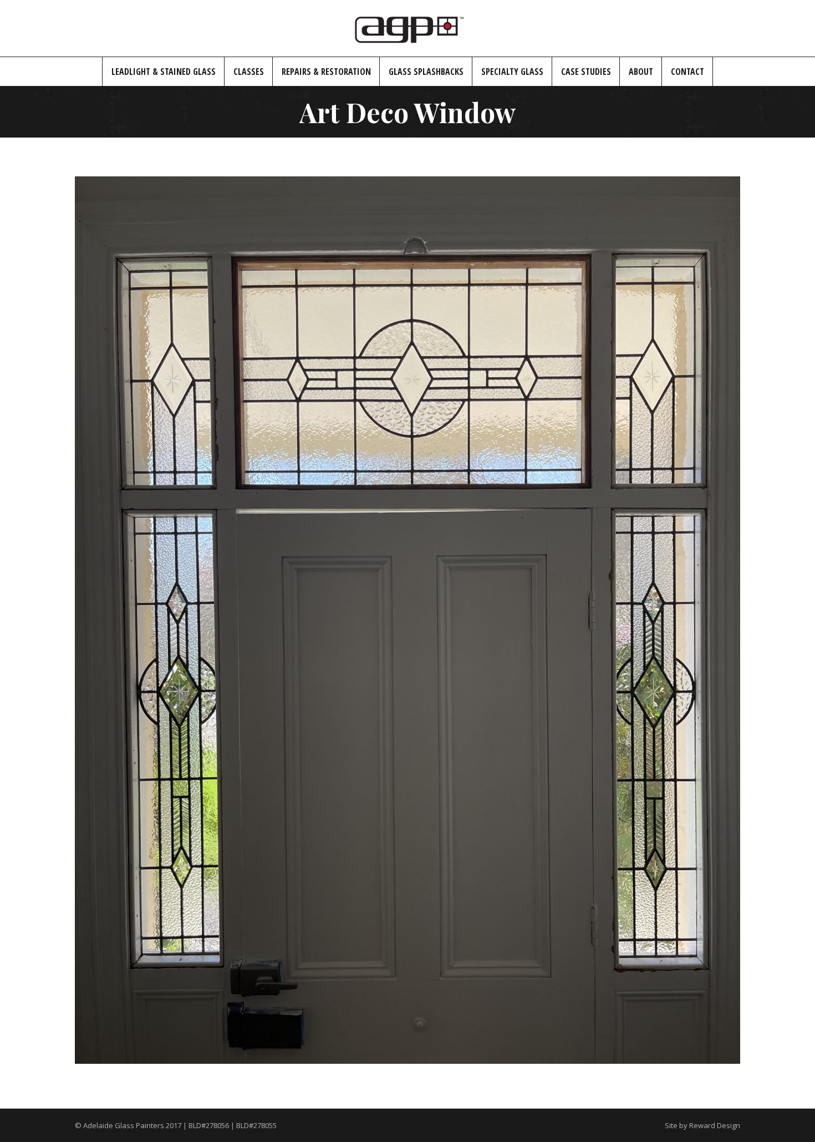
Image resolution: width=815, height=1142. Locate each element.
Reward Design (714, 1125)
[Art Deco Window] (407, 620)
